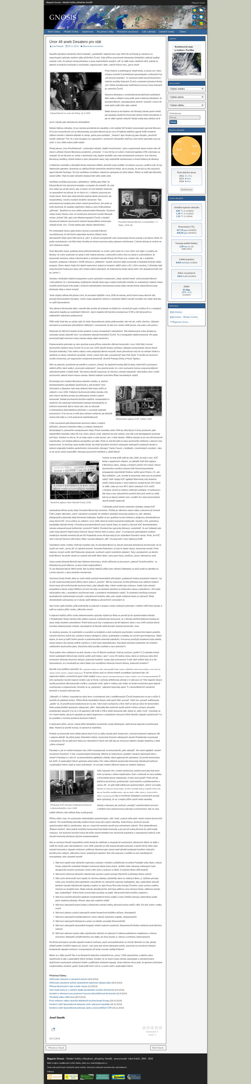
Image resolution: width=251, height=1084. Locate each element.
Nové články (54, 31)
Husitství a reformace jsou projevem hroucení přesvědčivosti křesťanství (82, 993)
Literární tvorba (166, 31)
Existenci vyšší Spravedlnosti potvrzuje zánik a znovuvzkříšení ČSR (80, 1008)
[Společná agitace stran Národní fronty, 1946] (74, 499)
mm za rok (186, 246)
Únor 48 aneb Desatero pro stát (75, 42)
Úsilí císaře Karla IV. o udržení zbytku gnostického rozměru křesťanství (81, 990)
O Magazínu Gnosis (179, 322)
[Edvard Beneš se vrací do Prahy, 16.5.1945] (75, 110)
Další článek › (158, 1047)
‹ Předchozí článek (55, 1047)
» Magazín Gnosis (198, 3)
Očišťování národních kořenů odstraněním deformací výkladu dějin (80, 983)
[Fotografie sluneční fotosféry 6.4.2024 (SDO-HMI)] (186, 165)
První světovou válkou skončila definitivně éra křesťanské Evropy (79, 1001)
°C (179, 211)
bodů (182, 276)
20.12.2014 (73, 46)
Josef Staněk (58, 46)
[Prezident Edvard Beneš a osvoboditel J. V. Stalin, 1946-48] (140, 219)
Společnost (87, 31)
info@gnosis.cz (101, 1063)
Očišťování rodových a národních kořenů (68, 979)
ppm (182, 230)
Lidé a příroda (148, 31)
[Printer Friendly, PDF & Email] (53, 1030)
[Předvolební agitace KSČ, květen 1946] (139, 416)
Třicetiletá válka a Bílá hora (61, 997)
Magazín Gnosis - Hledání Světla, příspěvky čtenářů (69, 2)
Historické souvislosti (127, 31)
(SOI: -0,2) (186, 291)
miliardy (183, 262)
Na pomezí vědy (105, 31)
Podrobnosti (186, 189)
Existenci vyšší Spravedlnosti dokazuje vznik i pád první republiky (79, 1004)
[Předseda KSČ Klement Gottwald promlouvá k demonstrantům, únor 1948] (71, 802)
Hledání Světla (71, 31)
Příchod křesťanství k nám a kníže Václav (68, 986)
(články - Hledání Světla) (184, 317)
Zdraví (183, 31)
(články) (176, 312)
